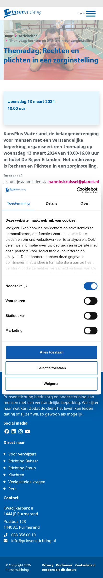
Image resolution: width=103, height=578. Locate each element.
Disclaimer (64, 565)
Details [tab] (51, 203)
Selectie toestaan (51, 368)
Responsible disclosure (59, 569)
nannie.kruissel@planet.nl (73, 181)
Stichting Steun (22, 468)
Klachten (16, 474)
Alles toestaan (51, 352)
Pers (12, 488)
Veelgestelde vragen (26, 481)
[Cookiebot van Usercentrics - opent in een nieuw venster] (76, 190)
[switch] (90, 301)
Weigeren (51, 384)
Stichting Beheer (23, 461)
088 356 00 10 (23, 535)
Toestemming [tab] (18, 203)
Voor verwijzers (22, 454)
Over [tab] (84, 203)
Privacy (47, 565)
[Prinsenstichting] (22, 13)
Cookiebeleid (85, 565)
